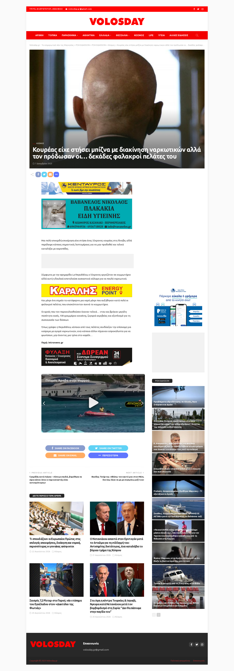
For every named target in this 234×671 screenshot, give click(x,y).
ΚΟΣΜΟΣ (139, 35)
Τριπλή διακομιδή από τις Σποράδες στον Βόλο (177, 583)
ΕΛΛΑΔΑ (104, 35)
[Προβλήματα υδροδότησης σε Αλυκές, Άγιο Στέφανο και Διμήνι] (178, 397)
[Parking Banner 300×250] (178, 306)
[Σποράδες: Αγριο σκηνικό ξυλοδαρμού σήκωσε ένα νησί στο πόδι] (178, 464)
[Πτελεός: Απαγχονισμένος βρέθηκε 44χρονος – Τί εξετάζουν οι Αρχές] (178, 486)
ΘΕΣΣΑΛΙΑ (122, 35)
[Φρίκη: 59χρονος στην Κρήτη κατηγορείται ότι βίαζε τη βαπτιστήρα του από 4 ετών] (178, 553)
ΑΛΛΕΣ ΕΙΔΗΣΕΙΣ (179, 35)
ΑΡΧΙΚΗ (39, 35)
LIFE (151, 35)
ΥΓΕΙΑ (161, 35)
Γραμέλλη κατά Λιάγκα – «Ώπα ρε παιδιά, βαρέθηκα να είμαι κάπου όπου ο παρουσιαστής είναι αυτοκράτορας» (55, 480)
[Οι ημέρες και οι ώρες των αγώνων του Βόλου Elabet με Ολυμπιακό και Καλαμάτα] (178, 598)
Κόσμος (40, 143)
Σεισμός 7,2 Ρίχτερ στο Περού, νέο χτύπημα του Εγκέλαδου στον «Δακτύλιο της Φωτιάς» (55, 604)
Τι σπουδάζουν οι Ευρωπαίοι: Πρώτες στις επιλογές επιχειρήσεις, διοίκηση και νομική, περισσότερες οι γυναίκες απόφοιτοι (54, 542)
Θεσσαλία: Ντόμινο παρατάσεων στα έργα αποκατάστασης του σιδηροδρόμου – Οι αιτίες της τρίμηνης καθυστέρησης (177, 424)
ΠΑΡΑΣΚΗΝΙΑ (69, 35)
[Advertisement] (87, 261)
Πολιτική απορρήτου (180, 661)
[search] (197, 35)
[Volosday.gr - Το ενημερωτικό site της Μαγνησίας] (117, 21)
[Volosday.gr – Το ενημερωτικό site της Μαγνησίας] (53, 644)
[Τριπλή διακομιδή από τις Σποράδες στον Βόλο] (178, 576)
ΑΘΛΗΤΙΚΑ (89, 35)
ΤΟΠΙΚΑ (52, 35)
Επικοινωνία (199, 661)
